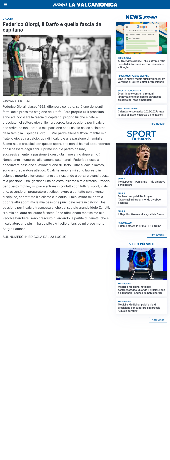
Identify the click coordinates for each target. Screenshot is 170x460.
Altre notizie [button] (157, 123)
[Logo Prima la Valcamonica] (85, 4)
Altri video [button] (158, 319)
